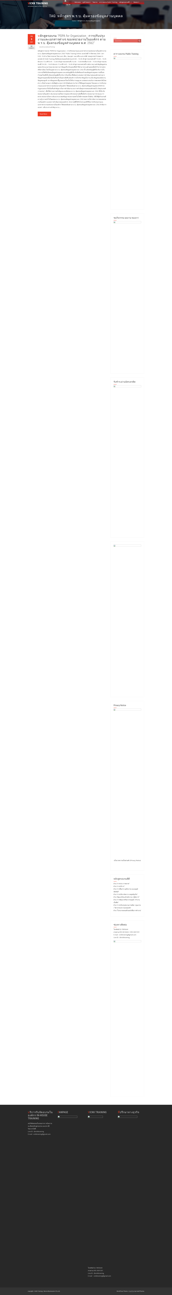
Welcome (78, 2)
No (31, 47)
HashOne (131, 1291)
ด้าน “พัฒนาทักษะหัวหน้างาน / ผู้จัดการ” (126, 897)
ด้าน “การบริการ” (119, 886)
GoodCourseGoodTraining (47, 47)
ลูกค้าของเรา (87, 2)
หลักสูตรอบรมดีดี (124, 2)
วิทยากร (95, 2)
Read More (43, 114)
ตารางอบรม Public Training (108, 2)
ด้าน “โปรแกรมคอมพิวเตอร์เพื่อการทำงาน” (127, 910)
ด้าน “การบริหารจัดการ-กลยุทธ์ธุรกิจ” (126, 894)
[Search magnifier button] (139, 40)
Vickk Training (38, 3)
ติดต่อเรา (136, 2)
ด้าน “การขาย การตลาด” (121, 884)
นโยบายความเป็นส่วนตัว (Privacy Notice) (127, 860)
